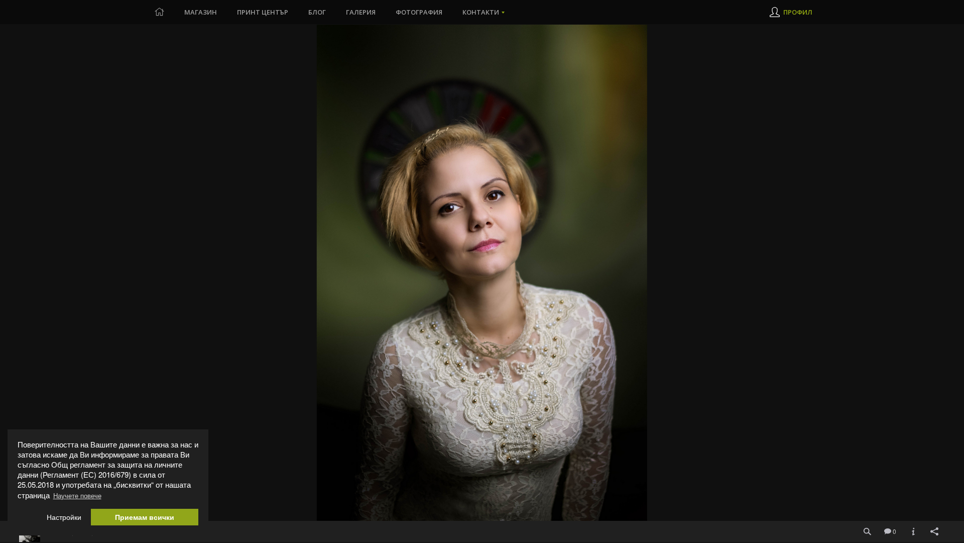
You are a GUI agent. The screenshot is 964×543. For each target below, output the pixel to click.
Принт (262, 12)
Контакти (480, 12)
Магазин (200, 12)
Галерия (361, 12)
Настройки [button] (64, 517)
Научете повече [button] (77, 495)
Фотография (419, 12)
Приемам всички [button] (144, 517)
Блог (317, 12)
